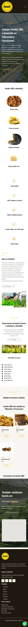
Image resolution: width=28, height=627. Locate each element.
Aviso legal (4, 611)
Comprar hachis (7, 435)
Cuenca (14, 501)
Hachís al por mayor (6, 613)
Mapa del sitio (4, 604)
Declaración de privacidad (7, 609)
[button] (24, 623)
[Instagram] (13, 580)
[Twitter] (6, 580)
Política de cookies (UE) (7, 607)
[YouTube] (10, 580)
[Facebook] (2, 580)
